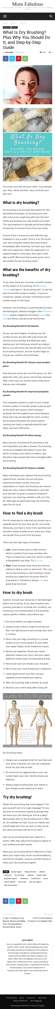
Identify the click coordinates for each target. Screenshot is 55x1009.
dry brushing (19, 875)
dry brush (7, 875)
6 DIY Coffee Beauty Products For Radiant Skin (40, 919)
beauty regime (16, 872)
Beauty (23, 23)
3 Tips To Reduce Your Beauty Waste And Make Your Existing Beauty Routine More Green (14, 922)
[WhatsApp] (25, 58)
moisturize (24, 878)
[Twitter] (12, 58)
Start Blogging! (36, 1000)
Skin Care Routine (10, 885)
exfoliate (30, 875)
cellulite (42, 872)
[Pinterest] (18, 58)
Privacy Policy (11, 998)
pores (46, 878)
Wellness (13, 23)
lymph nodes (41, 875)
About (21, 998)
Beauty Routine (30, 872)
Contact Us (31, 998)
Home (5, 23)
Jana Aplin (9, 52)
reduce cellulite (9, 882)
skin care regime (35, 882)
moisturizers (35, 878)
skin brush (22, 882)
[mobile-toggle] (4, 16)
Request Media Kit (20, 1000)
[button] (51, 16)
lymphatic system (10, 878)
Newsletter (42, 998)
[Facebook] (5, 58)
